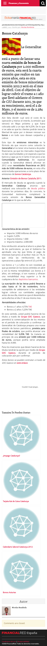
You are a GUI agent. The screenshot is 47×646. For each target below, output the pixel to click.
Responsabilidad (23, 641)
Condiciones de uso (9, 641)
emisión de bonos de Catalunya (21, 64)
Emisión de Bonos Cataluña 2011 (25, 178)
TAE (30, 306)
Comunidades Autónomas (24, 25)
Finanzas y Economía (19, 3)
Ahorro (5, 25)
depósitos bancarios (28, 279)
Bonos (11, 25)
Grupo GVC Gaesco (30, 316)
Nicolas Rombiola (27, 27)
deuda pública (38, 188)
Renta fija (39, 25)
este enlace (22, 362)
